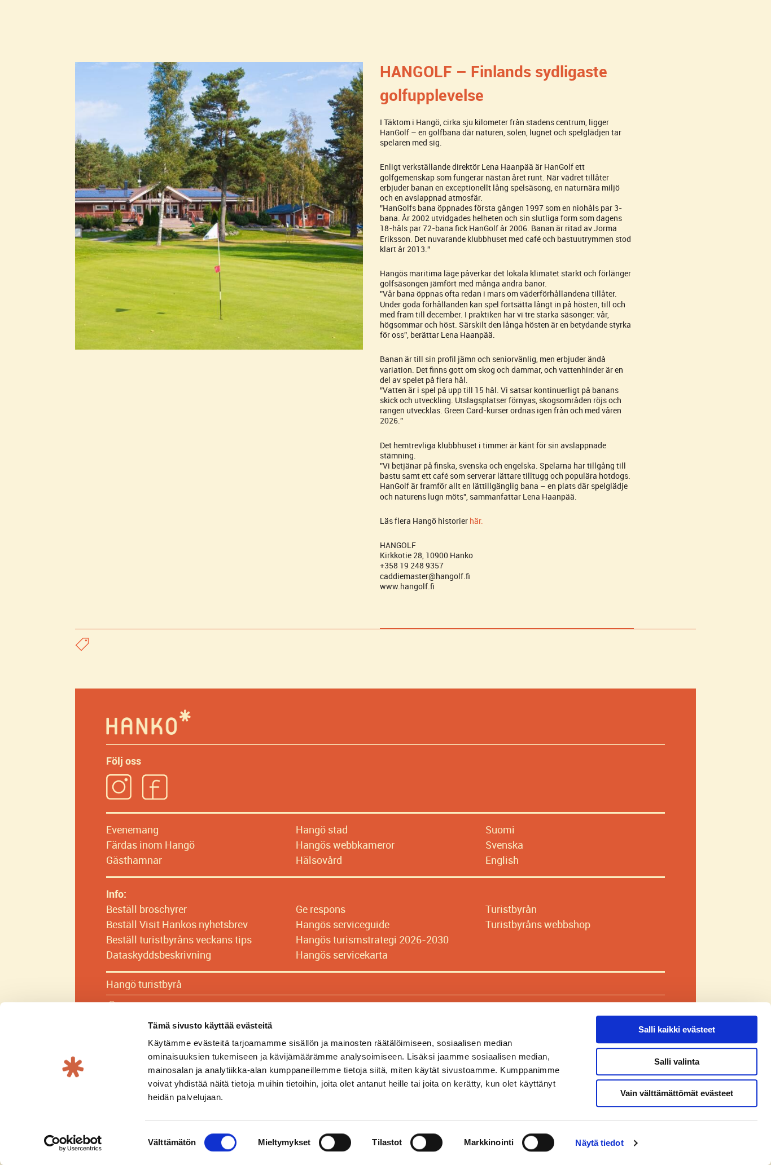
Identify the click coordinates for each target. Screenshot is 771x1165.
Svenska (504, 844)
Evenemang (132, 829)
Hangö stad (322, 829)
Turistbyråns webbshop (537, 924)
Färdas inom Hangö (150, 844)
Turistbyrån (511, 909)
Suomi (500, 829)
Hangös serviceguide (342, 924)
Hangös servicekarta (342, 954)
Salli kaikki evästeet (676, 1029)
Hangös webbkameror (345, 844)
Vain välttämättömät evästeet (676, 1093)
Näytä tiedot (599, 1143)
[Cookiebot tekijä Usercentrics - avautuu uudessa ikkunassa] (73, 1143)
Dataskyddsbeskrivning (158, 954)
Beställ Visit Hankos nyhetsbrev (177, 924)
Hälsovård (319, 860)
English (502, 860)
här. (476, 520)
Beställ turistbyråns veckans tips (179, 939)
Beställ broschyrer (146, 909)
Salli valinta (676, 1061)
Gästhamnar (134, 860)
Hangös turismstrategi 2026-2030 (372, 939)
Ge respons (320, 909)
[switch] (335, 1142)
